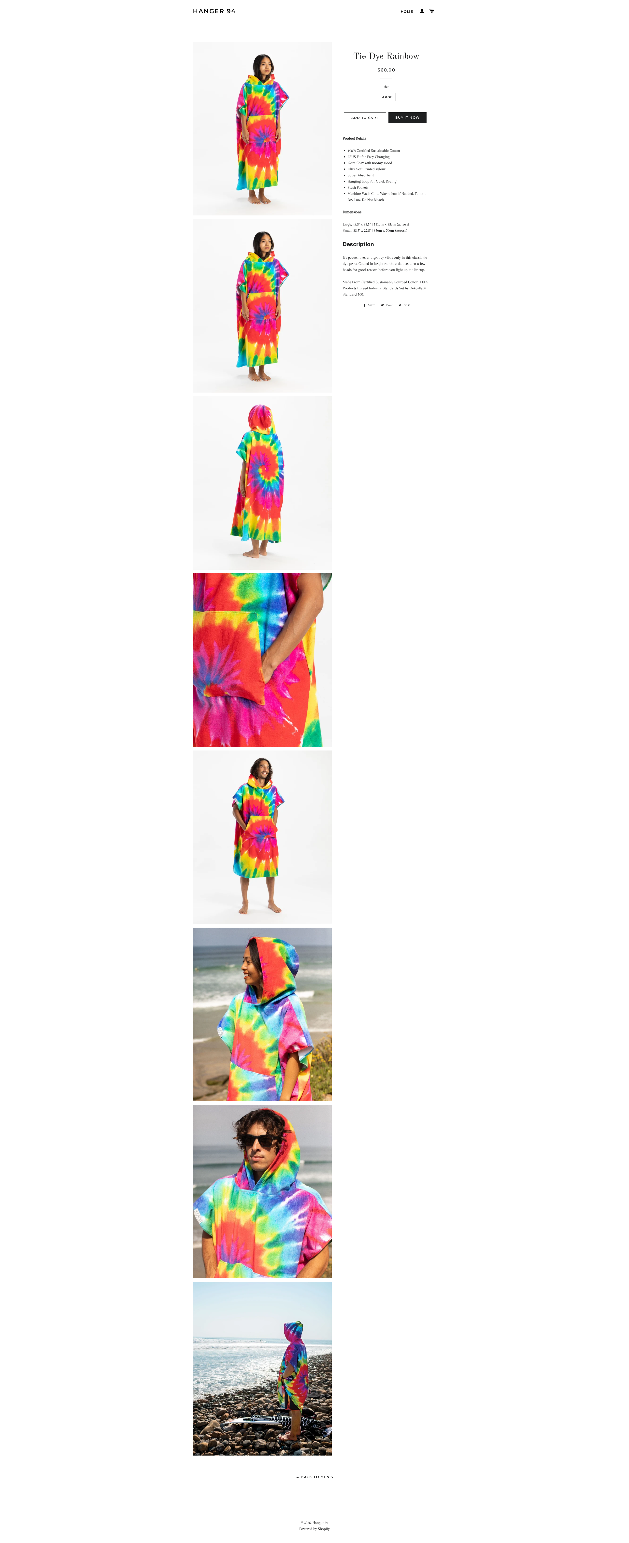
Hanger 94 (214, 11)
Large (386, 97)
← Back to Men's (314, 1477)
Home (407, 11)
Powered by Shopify (314, 1529)
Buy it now (407, 117)
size (386, 87)
